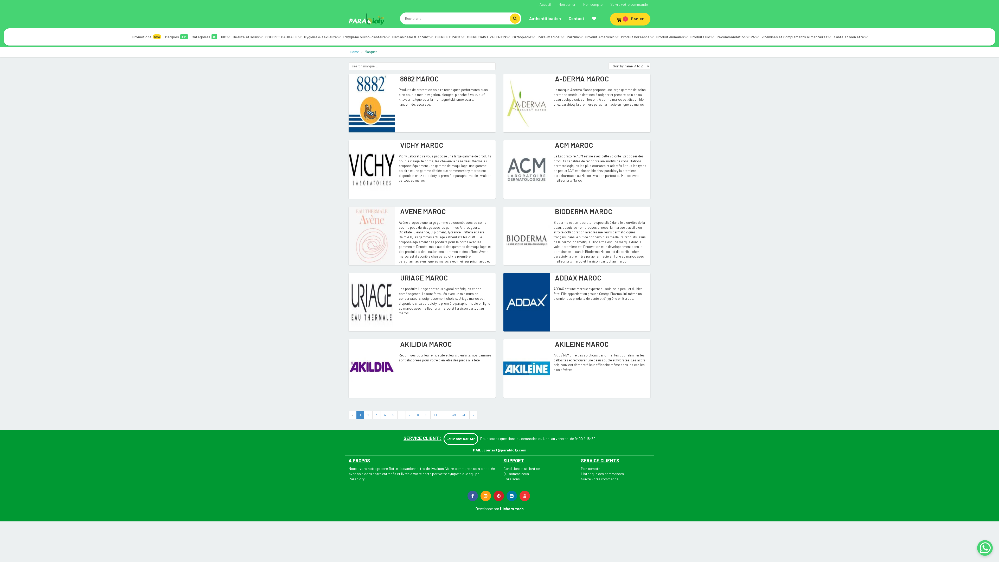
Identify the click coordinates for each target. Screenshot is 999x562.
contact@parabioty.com (505, 450)
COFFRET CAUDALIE (281, 37)
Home (354, 52)
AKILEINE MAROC (582, 344)
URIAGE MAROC (424, 277)
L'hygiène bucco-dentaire (364, 37)
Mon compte (593, 4)
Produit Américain (599, 37)
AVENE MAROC (423, 211)
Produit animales (670, 37)
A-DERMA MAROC (582, 78)
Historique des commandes (602, 473)
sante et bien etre (849, 37)
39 (454, 415)
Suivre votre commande (629, 4)
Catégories (204, 37)
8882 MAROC (419, 78)
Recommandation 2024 (736, 37)
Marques (176, 37)
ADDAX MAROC (578, 277)
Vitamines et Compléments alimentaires (794, 37)
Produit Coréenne (635, 37)
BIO (224, 37)
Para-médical (549, 37)
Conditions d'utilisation (521, 468)
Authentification (545, 18)
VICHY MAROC (421, 145)
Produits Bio (700, 37)
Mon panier (567, 4)
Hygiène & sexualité (320, 37)
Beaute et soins (246, 37)
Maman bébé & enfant (410, 37)
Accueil (545, 4)
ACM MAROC (574, 145)
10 (435, 415)
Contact (576, 18)
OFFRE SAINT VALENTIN (486, 37)
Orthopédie (522, 37)
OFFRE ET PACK (448, 37)
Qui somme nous (516, 473)
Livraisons (511, 479)
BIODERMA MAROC (583, 211)
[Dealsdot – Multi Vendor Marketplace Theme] (367, 19)
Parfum (573, 37)
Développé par (487, 508)
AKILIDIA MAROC (426, 344)
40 (464, 415)
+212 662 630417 (461, 439)
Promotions (146, 37)
